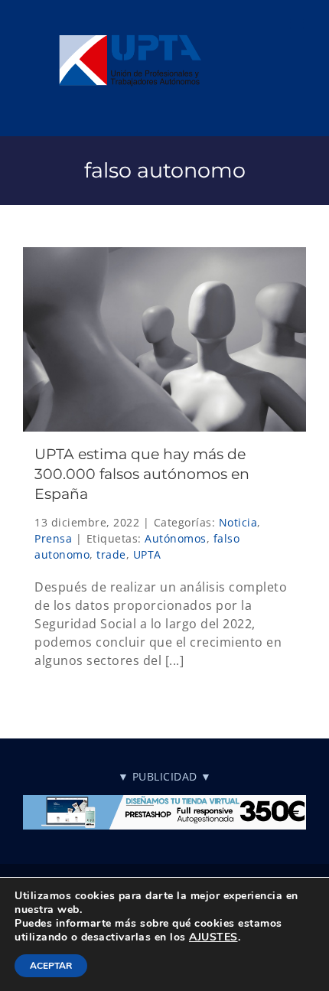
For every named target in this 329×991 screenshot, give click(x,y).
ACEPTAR (51, 966)
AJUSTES (213, 937)
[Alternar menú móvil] (298, 23)
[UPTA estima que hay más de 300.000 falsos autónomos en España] (164, 339)
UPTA (147, 554)
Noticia (238, 522)
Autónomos (176, 538)
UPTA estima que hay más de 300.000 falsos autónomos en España (141, 474)
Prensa (53, 538)
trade (111, 554)
